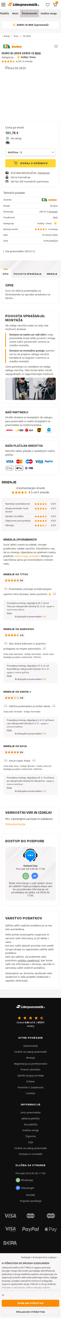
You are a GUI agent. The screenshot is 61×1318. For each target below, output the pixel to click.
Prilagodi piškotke (30, 1311)
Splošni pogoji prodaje (30, 1075)
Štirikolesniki (29, 13)
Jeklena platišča (30, 1118)
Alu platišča (30, 1124)
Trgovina (30, 1136)
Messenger (27, 1188)
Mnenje (52, 274)
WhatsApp (27, 1180)
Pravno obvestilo (30, 1069)
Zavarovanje (30, 1045)
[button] (18, 672)
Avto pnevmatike (30, 1112)
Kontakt (30, 1195)
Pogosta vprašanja (28, 274)
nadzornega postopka (26, 556)
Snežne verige (49, 13)
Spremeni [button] (53, 211)
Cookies (30, 1093)
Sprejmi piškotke (30, 1303)
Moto (15, 13)
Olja (30, 1142)
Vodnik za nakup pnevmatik (30, 1051)
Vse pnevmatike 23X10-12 (20, 251)
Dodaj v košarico (34, 163)
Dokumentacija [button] (15, 824)
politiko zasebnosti (28, 960)
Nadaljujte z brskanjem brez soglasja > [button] (39, 1257)
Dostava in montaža (30, 1154)
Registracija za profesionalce (30, 1063)
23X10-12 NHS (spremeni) (32, 24)
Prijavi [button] (9, 613)
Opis (6, 274)
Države (30, 1081)
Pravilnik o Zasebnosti (30, 1087)
